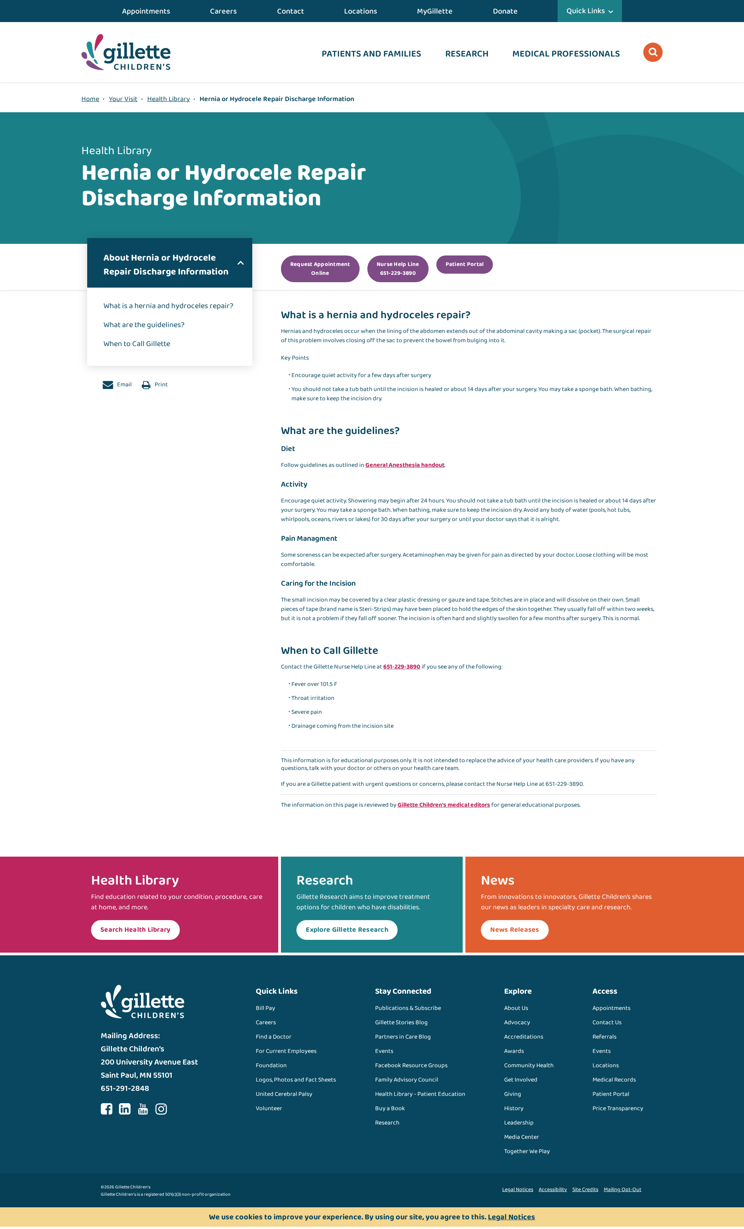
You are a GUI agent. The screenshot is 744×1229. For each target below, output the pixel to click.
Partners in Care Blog (403, 1037)
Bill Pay (265, 1008)
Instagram (161, 1109)
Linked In (125, 1109)
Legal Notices (517, 1189)
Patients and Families (371, 54)
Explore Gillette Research (347, 929)
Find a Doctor (273, 1037)
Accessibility (553, 1189)
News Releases (514, 929)
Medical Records (614, 1080)
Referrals (604, 1037)
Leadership (519, 1123)
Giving (512, 1094)
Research (467, 54)
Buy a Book (390, 1108)
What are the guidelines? (143, 325)
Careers (223, 11)
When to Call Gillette (136, 344)
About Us (516, 1008)
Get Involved (520, 1080)
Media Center (521, 1137)
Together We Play (527, 1151)
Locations (360, 11)
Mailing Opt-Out (622, 1189)
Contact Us (607, 1022)
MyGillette (435, 11)
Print (160, 384)
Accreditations (523, 1037)
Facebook (106, 1109)
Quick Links (586, 11)
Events (384, 1051)
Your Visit (123, 99)
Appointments (146, 11)
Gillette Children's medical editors (444, 805)
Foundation (271, 1065)
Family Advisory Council (406, 1080)
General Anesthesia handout (404, 465)
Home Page (125, 52)
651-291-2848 (125, 1088)
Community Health (529, 1065)
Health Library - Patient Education (420, 1094)
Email (124, 384)
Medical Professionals (566, 54)
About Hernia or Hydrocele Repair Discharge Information (166, 264)
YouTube (143, 1109)
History (514, 1108)
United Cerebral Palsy (284, 1094)
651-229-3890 (401, 667)
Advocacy (517, 1022)
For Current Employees (286, 1051)
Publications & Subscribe (408, 1008)
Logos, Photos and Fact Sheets (296, 1080)
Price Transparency (617, 1108)
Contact (290, 11)
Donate (505, 11)
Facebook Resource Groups (411, 1065)
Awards (514, 1051)
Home (90, 99)
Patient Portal (610, 1094)
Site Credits (585, 1189)
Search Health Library (135, 929)
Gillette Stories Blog (401, 1022)
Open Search (653, 52)
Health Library (168, 99)
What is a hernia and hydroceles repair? (168, 306)
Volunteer (269, 1108)
